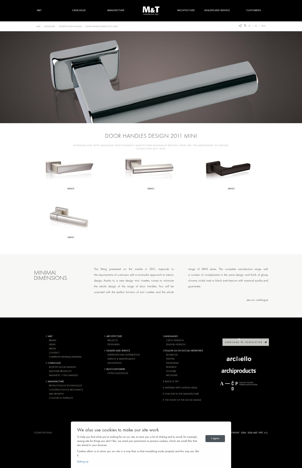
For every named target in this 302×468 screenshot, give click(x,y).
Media (52, 349)
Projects (112, 340)
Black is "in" (171, 381)
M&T (39, 10)
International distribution (123, 355)
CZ (249, 26)
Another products (60, 371)
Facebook (172, 355)
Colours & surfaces (61, 398)
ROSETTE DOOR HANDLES (70, 27)
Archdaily (172, 375)
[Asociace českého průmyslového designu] (239, 385)
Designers (113, 344)
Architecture (186, 10)
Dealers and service (217, 10)
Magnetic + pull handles (63, 375)
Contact (54, 353)
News (52, 344)
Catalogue (79, 10)
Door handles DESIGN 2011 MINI (101, 27)
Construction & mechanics (66, 390)
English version (176, 344)
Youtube (171, 371)
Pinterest (171, 367)
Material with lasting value (180, 388)
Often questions (117, 373)
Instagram (172, 363)
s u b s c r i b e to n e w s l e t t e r (244, 342)
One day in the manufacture (181, 394)
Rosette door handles (62, 367)
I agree (215, 438)
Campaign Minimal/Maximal (65, 357)
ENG (263, 26)
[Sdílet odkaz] (240, 26)
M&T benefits (56, 394)
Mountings (114, 363)
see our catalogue (257, 300)
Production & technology (65, 386)
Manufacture (115, 10)
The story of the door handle (182, 400)
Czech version (175, 340)
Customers (255, 10)
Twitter (170, 359)
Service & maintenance (121, 359)
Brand (52, 340)
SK (256, 26)
